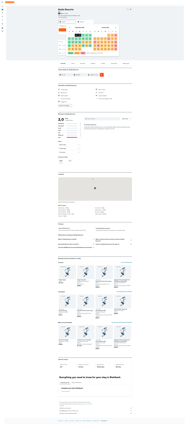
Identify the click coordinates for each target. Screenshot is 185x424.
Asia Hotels (71, 420)
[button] (2, 2)
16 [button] (79, 42)
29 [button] (76, 49)
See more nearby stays (126, 262)
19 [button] (90, 42)
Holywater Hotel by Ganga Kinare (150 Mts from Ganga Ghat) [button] (122, 280)
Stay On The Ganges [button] (63, 339)
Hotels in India (78, 420)
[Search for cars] (2, 12)
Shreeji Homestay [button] (63, 310)
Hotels (66, 420)
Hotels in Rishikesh (65, 391)
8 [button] (76, 38)
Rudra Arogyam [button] (62, 279)
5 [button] (98, 38)
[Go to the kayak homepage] (9, 2)
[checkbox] (65, 162)
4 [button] (86, 35)
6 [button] (69, 38)
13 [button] (69, 42)
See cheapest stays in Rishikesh (124, 291)
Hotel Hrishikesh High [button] (101, 310)
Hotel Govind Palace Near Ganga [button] (103, 281)
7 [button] (72, 38)
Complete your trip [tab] (64, 382)
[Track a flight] (2, 19)
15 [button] (76, 42)
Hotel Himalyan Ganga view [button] (120, 309)
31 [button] (115, 49)
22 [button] (76, 45)
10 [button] (83, 38)
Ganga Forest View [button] (81, 279)
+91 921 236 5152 (62, 17)
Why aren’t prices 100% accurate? (68, 413)
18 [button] (86, 42)
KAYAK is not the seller (65, 408)
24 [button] (83, 45)
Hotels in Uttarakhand (87, 420)
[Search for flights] (2, 6)
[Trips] (2, 24)
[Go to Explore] (2, 16)
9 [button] (79, 38)
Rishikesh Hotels (96, 420)
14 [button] (72, 42)
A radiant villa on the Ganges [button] (84, 339)
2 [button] (79, 35)
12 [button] (90, 38)
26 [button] (90, 45)
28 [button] (72, 49)
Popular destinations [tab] (77, 382)
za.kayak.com (60, 420)
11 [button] (86, 38)
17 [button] (83, 42)
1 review (66, 13)
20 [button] (69, 45)
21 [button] (72, 45)
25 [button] (86, 45)
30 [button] (79, 49)
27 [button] (69, 49)
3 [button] (83, 35)
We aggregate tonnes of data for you (69, 410)
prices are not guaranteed (87, 403)
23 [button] (79, 45)
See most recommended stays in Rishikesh (122, 322)
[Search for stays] (2, 9)
